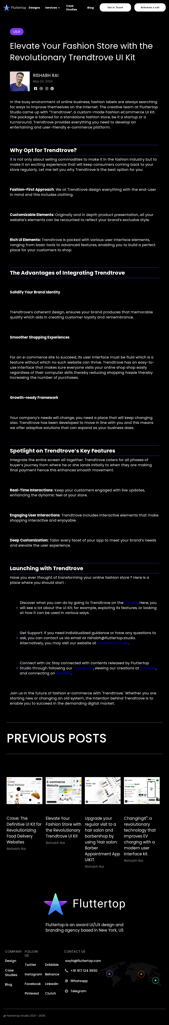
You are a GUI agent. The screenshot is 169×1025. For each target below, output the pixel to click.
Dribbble (147, 668)
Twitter (30, 964)
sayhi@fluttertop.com (83, 960)
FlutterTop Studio (112, 643)
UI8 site (130, 602)
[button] (53, 7)
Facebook (33, 984)
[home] (14, 8)
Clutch (50, 993)
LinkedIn (63, 673)
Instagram (82, 668)
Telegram (78, 991)
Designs (34, 8)
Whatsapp (79, 981)
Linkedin (51, 984)
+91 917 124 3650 (84, 970)
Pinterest (32, 993)
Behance (52, 974)
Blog (90, 8)
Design (10, 960)
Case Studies (71, 7)
